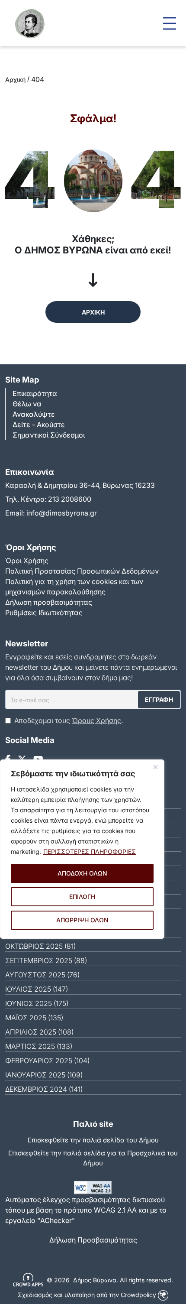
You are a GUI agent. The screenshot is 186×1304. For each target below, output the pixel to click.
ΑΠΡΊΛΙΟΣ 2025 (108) (39, 1032)
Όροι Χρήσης (26, 560)
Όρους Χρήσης (96, 720)
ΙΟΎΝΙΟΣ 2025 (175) (36, 1003)
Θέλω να (27, 403)
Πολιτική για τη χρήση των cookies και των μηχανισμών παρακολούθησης (74, 586)
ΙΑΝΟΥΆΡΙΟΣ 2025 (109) (44, 1074)
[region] (82, 849)
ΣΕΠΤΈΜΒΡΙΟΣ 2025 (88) (46, 960)
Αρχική (15, 79)
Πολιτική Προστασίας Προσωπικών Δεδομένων (82, 571)
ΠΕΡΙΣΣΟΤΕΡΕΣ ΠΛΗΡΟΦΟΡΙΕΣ (89, 851)
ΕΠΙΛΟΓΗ (82, 896)
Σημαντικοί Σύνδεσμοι (49, 435)
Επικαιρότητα (35, 393)
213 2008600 (69, 499)
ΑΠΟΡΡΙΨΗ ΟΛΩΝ (82, 920)
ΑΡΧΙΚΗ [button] (93, 312)
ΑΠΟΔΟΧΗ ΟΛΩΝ (82, 873)
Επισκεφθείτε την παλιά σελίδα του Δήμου (93, 1140)
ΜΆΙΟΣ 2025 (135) (34, 1017)
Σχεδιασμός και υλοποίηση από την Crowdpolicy (88, 1294)
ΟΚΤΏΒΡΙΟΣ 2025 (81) (40, 946)
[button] (169, 23)
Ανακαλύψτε (34, 414)
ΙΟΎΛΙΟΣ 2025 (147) (36, 989)
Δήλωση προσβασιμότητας (48, 602)
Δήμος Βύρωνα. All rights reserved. (123, 1280)
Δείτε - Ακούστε (39, 424)
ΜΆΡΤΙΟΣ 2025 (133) (38, 1046)
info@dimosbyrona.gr (61, 513)
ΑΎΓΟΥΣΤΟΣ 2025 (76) (42, 974)
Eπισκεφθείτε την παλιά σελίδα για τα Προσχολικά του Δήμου (93, 1158)
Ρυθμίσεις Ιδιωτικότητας (44, 612)
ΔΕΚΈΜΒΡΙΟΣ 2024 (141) (44, 1089)
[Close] (155, 767)
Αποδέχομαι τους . (68, 720)
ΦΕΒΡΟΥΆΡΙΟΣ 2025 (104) (47, 1060)
